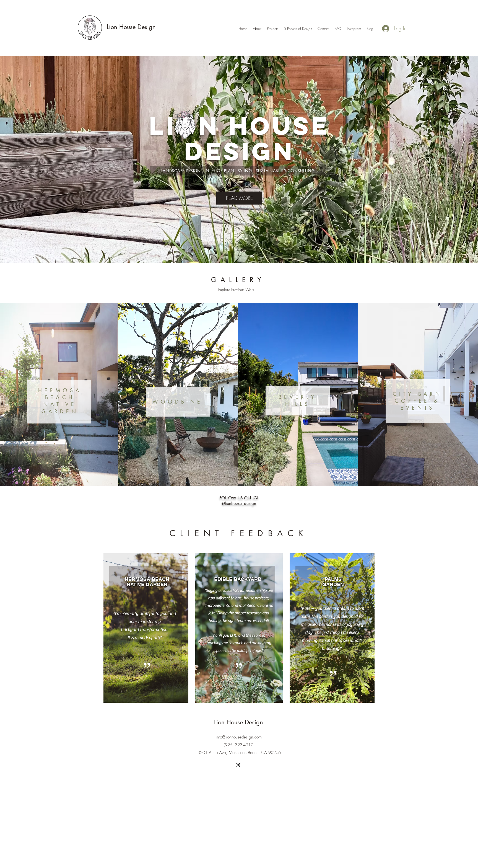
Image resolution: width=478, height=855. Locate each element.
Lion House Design (131, 27)
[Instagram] (238, 765)
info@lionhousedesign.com (239, 737)
